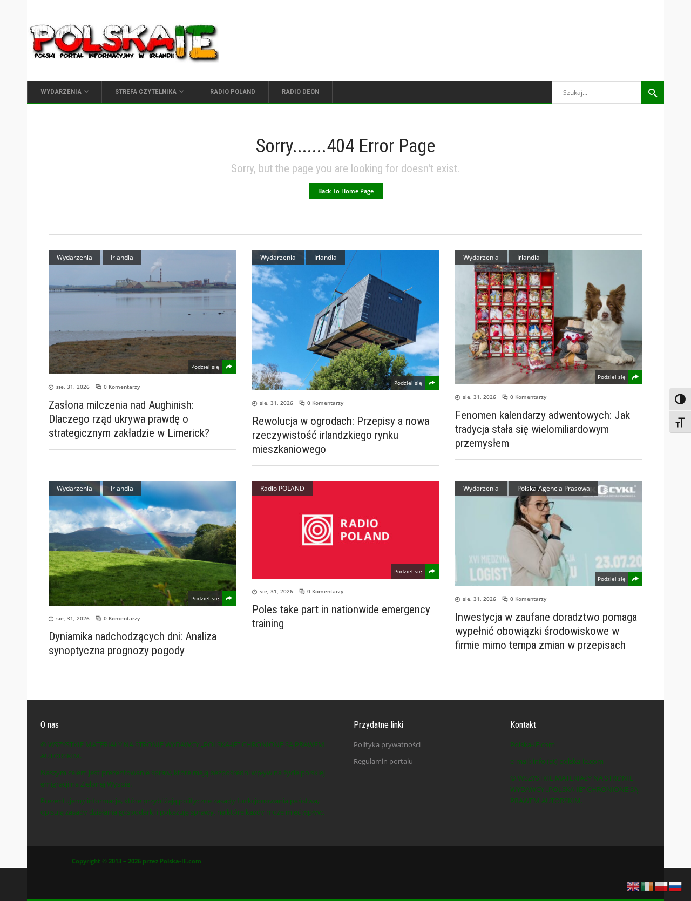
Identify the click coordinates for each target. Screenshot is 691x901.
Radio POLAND (282, 488)
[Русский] (676, 885)
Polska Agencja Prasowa (553, 488)
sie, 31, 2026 (73, 386)
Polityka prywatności (387, 744)
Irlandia (122, 257)
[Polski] (662, 885)
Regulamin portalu (383, 761)
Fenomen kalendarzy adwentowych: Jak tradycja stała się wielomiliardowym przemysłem (542, 429)
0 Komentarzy (122, 386)
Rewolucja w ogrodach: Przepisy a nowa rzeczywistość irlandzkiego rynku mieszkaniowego (340, 435)
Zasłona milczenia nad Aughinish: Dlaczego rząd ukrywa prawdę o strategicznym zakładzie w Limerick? (129, 418)
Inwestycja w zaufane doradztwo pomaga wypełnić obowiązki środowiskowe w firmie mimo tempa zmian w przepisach (546, 631)
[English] (634, 885)
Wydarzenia (74, 257)
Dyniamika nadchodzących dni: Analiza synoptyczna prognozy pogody (132, 643)
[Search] (652, 92)
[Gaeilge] (648, 885)
